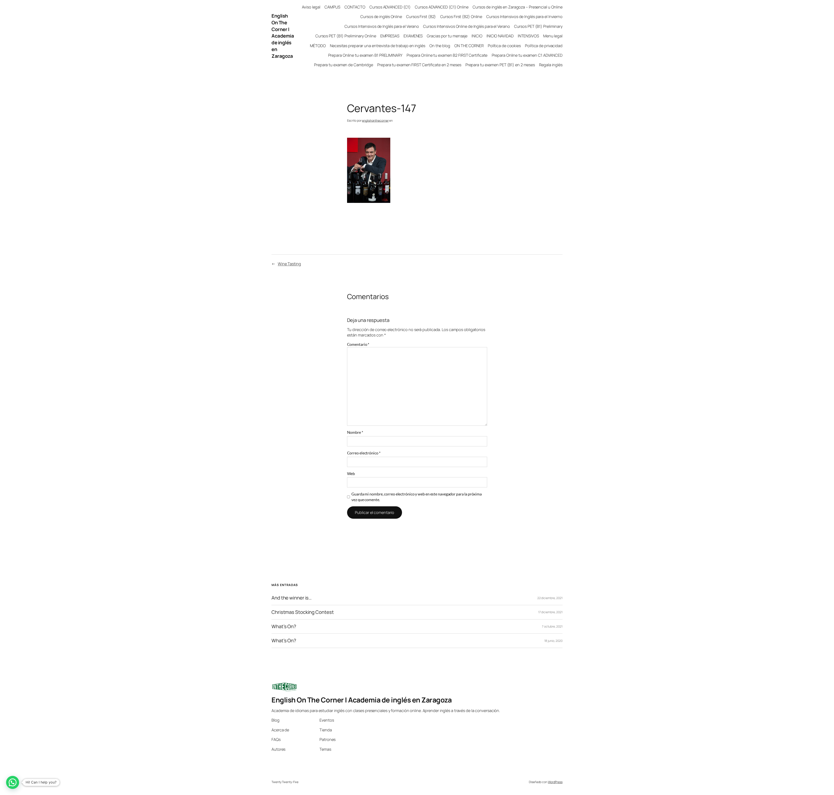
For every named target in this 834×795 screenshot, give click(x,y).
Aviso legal (311, 7)
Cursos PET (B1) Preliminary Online (345, 35)
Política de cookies (504, 45)
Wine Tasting (289, 263)
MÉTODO (318, 45)
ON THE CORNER (469, 45)
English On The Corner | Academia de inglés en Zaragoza (282, 36)
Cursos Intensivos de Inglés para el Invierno (524, 16)
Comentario (358, 344)
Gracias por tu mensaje (447, 35)
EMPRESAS (389, 35)
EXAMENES (413, 35)
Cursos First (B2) (421, 16)
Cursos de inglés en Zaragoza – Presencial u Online (518, 7)
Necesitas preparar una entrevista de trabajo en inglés (377, 45)
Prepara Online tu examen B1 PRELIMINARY (365, 55)
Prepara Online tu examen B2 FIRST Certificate (447, 55)
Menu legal (553, 35)
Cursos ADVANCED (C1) (390, 7)
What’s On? (283, 626)
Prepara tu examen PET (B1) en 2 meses (500, 64)
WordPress (555, 782)
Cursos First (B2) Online (461, 16)
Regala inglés (551, 64)
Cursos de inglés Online (381, 16)
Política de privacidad (544, 45)
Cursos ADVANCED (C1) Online (441, 7)
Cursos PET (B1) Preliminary (538, 26)
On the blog (439, 45)
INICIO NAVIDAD (500, 35)
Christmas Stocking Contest (302, 612)
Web (351, 473)
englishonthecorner (375, 120)
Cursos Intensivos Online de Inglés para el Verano (466, 26)
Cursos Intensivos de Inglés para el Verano (381, 26)
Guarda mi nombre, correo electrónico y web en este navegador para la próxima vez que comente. (416, 497)
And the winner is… (291, 598)
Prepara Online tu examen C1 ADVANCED (527, 55)
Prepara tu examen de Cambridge (343, 64)
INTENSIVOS (528, 35)
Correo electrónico (364, 452)
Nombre (355, 432)
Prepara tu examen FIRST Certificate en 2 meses (419, 64)
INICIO (477, 35)
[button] (12, 782)
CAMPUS (332, 7)
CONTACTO (354, 7)
